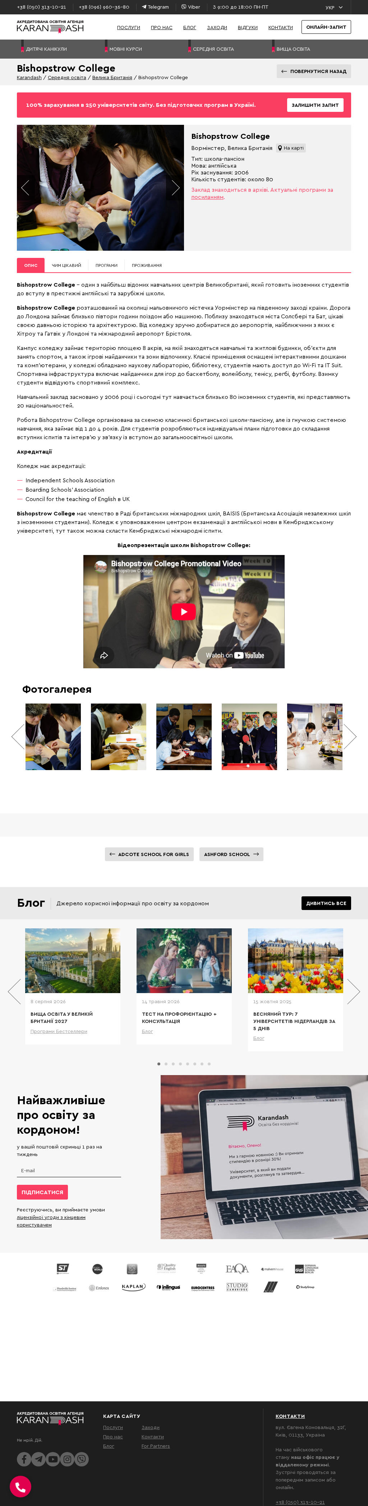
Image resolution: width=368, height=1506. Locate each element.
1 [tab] (158, 1064)
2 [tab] (166, 1064)
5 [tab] (187, 1064)
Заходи (217, 27)
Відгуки (248, 27)
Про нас (161, 27)
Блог (189, 27)
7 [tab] (202, 1064)
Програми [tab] (107, 265)
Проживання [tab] (147, 265)
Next (175, 187)
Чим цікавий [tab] (66, 265)
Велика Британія (112, 77)
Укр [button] (330, 7)
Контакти (280, 27)
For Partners (156, 1446)
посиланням (207, 196)
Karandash (29, 77)
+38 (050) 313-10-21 (300, 1502)
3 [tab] (173, 1064)
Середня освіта (67, 77)
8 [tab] (209, 1064)
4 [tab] (180, 1064)
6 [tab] (194, 1064)
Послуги (128, 27)
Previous (26, 187)
